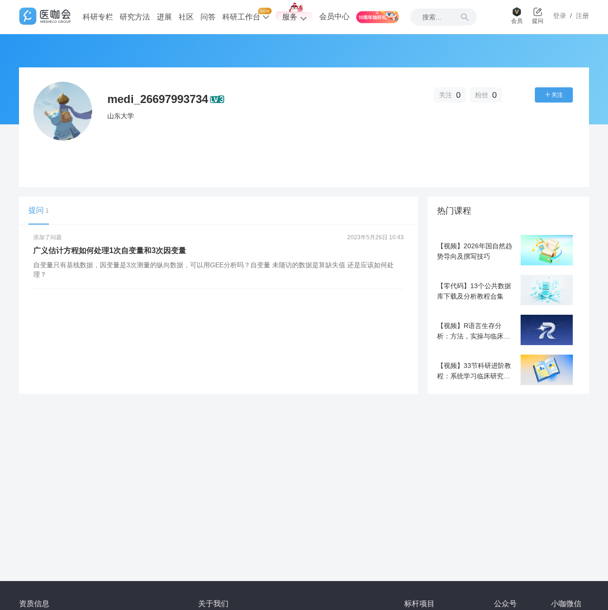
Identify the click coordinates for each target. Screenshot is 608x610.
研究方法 (135, 17)
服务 (289, 17)
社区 (186, 17)
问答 (208, 17)
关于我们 (213, 604)
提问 (38, 210)
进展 (164, 17)
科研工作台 (242, 17)
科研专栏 (98, 17)
